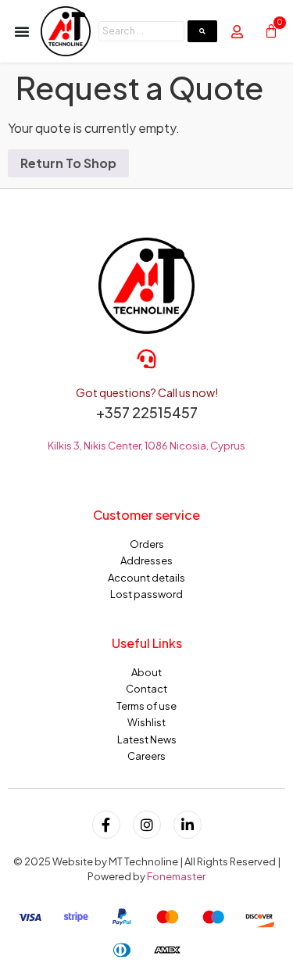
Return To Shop (68, 163)
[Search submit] (202, 31)
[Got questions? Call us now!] (147, 358)
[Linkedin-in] (187, 825)
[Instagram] (147, 825)
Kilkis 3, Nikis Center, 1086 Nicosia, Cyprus (146, 445)
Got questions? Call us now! (147, 392)
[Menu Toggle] (22, 31)
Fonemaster (176, 876)
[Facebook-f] (106, 825)
